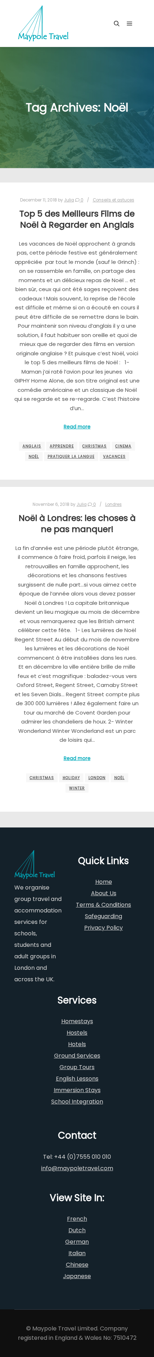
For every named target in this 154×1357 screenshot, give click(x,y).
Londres (113, 504)
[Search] (116, 23)
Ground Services (77, 1056)
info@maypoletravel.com (77, 1168)
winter (77, 788)
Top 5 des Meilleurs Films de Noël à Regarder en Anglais (77, 219)
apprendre (62, 446)
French (77, 1219)
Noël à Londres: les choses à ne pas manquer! (77, 523)
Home (103, 882)
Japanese (77, 1276)
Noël (34, 456)
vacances (114, 456)
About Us (103, 893)
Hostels (77, 1033)
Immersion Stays (77, 1090)
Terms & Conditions (103, 905)
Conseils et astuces (113, 200)
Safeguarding (103, 916)
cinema (123, 446)
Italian (77, 1253)
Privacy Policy (103, 928)
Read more (77, 426)
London (97, 777)
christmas (94, 446)
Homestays (77, 1021)
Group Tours (77, 1067)
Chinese (77, 1265)
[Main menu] (129, 23)
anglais (32, 446)
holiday (71, 777)
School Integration (77, 1101)
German (77, 1242)
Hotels (77, 1044)
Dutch (77, 1230)
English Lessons (77, 1078)
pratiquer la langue (71, 456)
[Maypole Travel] (43, 23)
